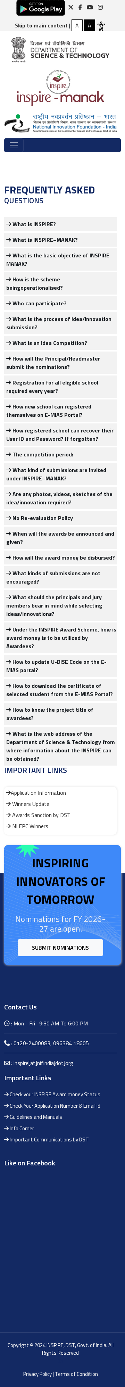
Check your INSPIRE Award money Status (54, 1094)
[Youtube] (90, 7)
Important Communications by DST (49, 1140)
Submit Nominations (60, 947)
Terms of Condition (76, 1374)
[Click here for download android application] (40, 7)
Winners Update (30, 804)
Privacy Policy (37, 1374)
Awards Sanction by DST (40, 815)
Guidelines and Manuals (35, 1117)
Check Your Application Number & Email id (54, 1106)
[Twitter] (70, 7)
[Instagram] (100, 7)
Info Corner (21, 1128)
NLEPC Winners (29, 826)
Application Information (38, 793)
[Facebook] (80, 7)
